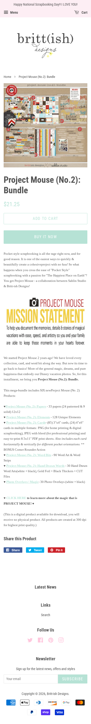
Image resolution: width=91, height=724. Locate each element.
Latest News (45, 587)
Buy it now (45, 237)
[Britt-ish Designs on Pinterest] (50, 641)
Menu (13, 12)
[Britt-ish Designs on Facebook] (40, 641)
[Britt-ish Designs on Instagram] (61, 641)
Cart (84, 12)
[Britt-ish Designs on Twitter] (30, 641)
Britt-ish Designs (57, 694)
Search (45, 615)
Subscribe (72, 679)
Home (7, 77)
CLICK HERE (16, 498)
